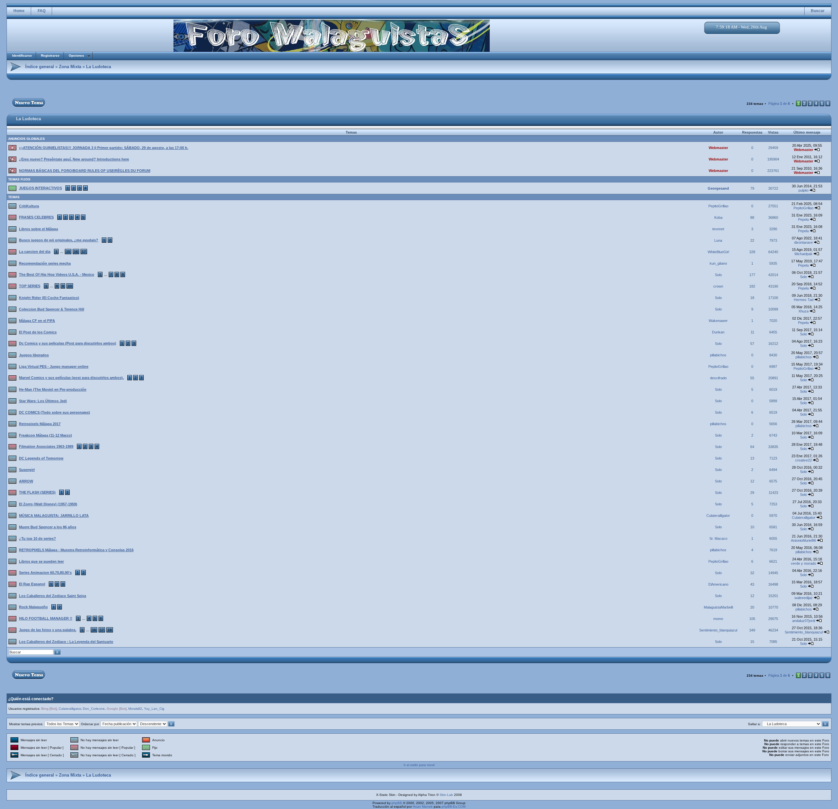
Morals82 (135, 708)
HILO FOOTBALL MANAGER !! (45, 618)
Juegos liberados (34, 355)
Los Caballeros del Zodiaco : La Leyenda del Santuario (66, 642)
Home (19, 11)
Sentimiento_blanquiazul (718, 630)
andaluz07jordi (803, 621)
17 (84, 252)
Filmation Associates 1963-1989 (46, 446)
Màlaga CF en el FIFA (37, 321)
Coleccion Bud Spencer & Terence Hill (51, 309)
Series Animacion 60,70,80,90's (45, 572)
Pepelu (803, 219)
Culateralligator (718, 515)
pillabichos (718, 355)
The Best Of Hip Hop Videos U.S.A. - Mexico (56, 274)
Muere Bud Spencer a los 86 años (47, 527)
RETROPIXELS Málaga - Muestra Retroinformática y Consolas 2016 (76, 550)
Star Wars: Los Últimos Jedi (43, 401)
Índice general (39, 66)
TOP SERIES (29, 286)
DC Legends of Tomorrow (41, 458)
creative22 (803, 460)
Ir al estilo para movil (419, 765)
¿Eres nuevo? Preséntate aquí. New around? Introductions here (74, 159)
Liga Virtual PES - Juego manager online (53, 366)
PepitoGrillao (718, 206)
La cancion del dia (34, 252)
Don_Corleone (94, 708)
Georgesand (718, 188)
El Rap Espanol (32, 584)
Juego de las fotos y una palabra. (47, 630)
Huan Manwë (423, 806)
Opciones (76, 55)
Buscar (818, 11)
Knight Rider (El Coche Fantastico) (49, 298)
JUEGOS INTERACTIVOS (40, 188)
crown (718, 286)
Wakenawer (718, 321)
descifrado (718, 378)
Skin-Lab (446, 795)
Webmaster (718, 148)
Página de (779, 103)
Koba (718, 217)
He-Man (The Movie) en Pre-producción (52, 389)
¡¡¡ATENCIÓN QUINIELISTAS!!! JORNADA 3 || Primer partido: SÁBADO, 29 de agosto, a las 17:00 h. (103, 148)
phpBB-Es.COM (453, 806)
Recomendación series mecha (45, 263)
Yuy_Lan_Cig (154, 708)
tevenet (718, 229)
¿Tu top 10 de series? (37, 538)
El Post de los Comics (38, 332)
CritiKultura (29, 206)
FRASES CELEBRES (36, 217)
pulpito (803, 190)
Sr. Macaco (718, 538)
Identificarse (22, 55)
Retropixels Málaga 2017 (40, 424)
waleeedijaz (803, 598)
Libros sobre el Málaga (38, 229)
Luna (718, 240)
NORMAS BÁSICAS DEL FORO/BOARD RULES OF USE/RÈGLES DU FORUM (84, 171)
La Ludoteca (98, 66)
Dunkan (718, 332)
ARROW (26, 481)
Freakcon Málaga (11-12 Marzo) (45, 435)
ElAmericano (718, 584)
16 (76, 252)
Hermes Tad (803, 300)
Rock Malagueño (33, 607)
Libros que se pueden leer (41, 561)
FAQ (42, 11)
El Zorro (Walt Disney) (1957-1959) (48, 504)
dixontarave (803, 242)
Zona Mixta (70, 66)
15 (68, 252)
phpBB (397, 803)
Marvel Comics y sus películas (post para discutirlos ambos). (71, 378)
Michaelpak (803, 254)
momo (718, 619)
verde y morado (803, 563)
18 (110, 630)
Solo (718, 275)
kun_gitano (718, 263)
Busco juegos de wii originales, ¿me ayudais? (58, 240)
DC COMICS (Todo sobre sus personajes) (54, 412)
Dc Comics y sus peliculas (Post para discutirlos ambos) (67, 343)
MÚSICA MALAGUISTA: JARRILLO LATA (54, 515)
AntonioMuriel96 (803, 540)
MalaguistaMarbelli (718, 607)
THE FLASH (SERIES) (37, 492)
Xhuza (803, 311)
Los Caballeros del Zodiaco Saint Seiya (52, 596)
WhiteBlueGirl (718, 252)
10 (70, 286)
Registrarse (50, 55)
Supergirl (27, 470)
